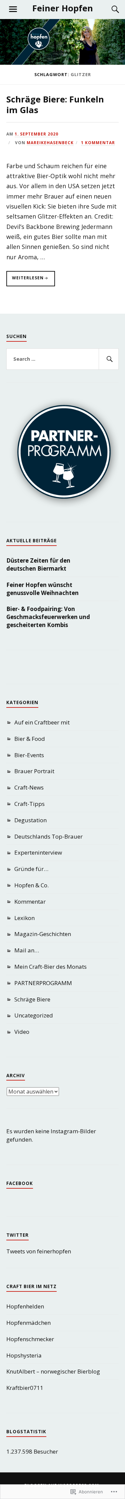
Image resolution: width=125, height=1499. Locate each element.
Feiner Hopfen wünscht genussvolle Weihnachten (42, 589)
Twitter (17, 1235)
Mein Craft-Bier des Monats (50, 966)
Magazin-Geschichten (42, 934)
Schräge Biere (32, 999)
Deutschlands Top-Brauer (48, 836)
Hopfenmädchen (28, 1322)
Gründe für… (31, 869)
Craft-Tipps (29, 804)
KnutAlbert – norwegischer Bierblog (53, 1371)
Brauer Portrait (34, 771)
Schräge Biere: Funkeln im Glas (55, 104)
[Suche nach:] (62, 359)
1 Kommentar (98, 142)
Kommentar (30, 901)
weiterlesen (25, 280)
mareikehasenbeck (50, 142)
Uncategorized (33, 1015)
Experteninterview (38, 852)
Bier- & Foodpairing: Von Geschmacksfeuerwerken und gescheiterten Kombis (48, 617)
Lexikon (24, 918)
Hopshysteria (24, 1355)
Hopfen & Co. (31, 885)
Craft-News (29, 787)
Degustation (30, 820)
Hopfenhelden (25, 1306)
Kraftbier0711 (24, 1388)
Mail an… (26, 950)
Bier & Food (29, 738)
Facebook (19, 1183)
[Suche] (108, 9)
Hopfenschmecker (30, 1339)
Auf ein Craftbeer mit (42, 722)
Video (21, 1031)
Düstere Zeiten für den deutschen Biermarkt (38, 564)
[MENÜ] (13, 9)
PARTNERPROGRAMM (43, 983)
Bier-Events (29, 755)
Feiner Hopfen (62, 8)
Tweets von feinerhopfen (38, 1251)
